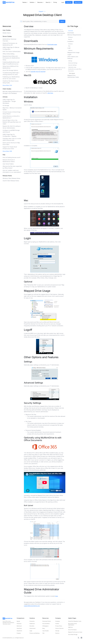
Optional (70, 50)
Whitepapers (45, 626)
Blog (43, 628)
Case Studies (45, 630)
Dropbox (19, 633)
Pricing (55, 2)
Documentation (46, 623)
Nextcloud (19, 626)
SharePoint (19, 630)
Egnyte (18, 621)
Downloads (70, 32)
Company (57, 621)
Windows (70, 37)
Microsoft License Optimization (72, 624)
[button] (25, 2)
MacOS (70, 39)
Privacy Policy (58, 626)
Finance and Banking (34, 633)
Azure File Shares (72, 629)
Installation (70, 41)
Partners (57, 633)
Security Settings (72, 65)
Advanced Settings (72, 63)
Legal (31, 630)
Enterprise (32, 621)
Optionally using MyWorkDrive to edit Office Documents (74, 69)
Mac (69, 46)
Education (32, 626)
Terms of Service (59, 628)
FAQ (43, 633)
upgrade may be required (38, 71)
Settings (70, 60)
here (56, 596)
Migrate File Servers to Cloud (75, 632)
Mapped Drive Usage (73, 52)
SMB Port (70, 627)
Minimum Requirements (74, 35)
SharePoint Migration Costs (74, 621)
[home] (8, 2)
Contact (57, 623)
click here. (50, 93)
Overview (70, 30)
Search (62, 21)
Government (32, 628)
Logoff (69, 54)
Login (62, 2)
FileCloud (19, 623)
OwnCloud (19, 628)
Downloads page (52, 44)
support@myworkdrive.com (32, 606)
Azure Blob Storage (72, 634)
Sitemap (57, 630)
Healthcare (32, 623)
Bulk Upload (72, 73)
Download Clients (46, 621)
